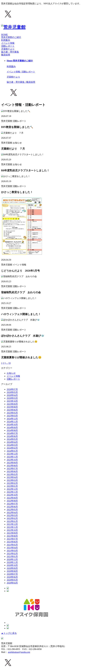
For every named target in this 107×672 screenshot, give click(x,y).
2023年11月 (12, 457)
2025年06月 (12, 410)
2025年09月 (12, 404)
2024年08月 (12, 430)
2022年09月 (12, 498)
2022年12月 (12, 489)
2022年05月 (12, 509)
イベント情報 (13, 376)
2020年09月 (12, 568)
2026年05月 (12, 392)
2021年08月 (12, 536)
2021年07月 (12, 539)
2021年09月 (12, 533)
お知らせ (11, 373)
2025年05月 (12, 413)
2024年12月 (12, 418)
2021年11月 (12, 527)
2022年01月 (12, 521)
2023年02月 (12, 483)
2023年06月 (12, 471)
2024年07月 (12, 433)
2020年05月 (12, 580)
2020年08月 (12, 571)
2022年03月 (12, 515)
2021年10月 (12, 530)
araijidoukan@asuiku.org (19, 652)
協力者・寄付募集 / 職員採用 (21, 82)
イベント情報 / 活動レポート (21, 72)
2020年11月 (12, 562)
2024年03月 (12, 445)
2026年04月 (12, 395)
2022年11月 (12, 492)
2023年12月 (12, 454)
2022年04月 (12, 512)
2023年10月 (12, 460)
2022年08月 (12, 501)
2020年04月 (12, 583)
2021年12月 (12, 524)
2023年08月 (12, 465)
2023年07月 (12, 468)
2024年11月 (12, 421)
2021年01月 (12, 556)
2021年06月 (12, 542)
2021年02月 (12, 553)
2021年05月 (12, 545)
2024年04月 (12, 442)
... (7, 363)
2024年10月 (12, 424)
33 (9, 363)
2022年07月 (12, 503)
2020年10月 (12, 565)
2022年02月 (12, 518)
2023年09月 (12, 462)
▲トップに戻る (9, 633)
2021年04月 (12, 547)
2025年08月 (12, 407)
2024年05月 (12, 439)
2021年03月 (12, 550)
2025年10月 (12, 401)
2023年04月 (12, 477)
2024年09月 (12, 427)
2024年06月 (12, 436)
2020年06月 (12, 577)
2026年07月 (12, 389)
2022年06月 (12, 506)
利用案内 (5, 40)
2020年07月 (12, 574)
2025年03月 (12, 416)
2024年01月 (12, 451)
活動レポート (13, 379)
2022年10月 (12, 495)
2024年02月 (12, 448)
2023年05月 (12, 474)
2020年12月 (12, 559)
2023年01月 (12, 486)
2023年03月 (12, 480)
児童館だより (7, 49)
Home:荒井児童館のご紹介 (20, 60)
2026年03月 (12, 398)
